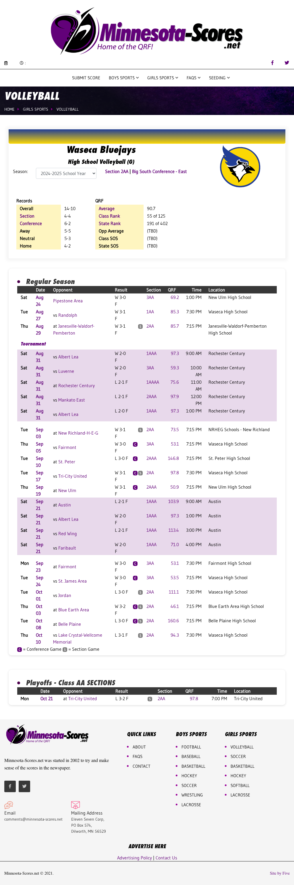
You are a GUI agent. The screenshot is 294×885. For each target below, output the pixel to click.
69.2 (175, 297)
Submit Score (86, 77)
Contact (141, 766)
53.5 (175, 577)
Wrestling (192, 795)
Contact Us (166, 858)
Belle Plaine (69, 624)
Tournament (33, 344)
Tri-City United (72, 476)
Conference (31, 223)
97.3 (175, 353)
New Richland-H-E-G (78, 433)
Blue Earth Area (73, 610)
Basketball (242, 766)
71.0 (175, 544)
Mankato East (71, 400)
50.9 (174, 487)
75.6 (175, 382)
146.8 (173, 458)
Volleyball (68, 109)
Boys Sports (122, 77)
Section (27, 216)
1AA (150, 311)
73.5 (175, 429)
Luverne (66, 371)
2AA (150, 326)
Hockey (238, 775)
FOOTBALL (191, 747)
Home (9, 109)
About (139, 747)
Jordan (64, 595)
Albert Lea (68, 357)
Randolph (67, 315)
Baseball (190, 756)
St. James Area (72, 581)
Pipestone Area (68, 301)
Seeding (218, 77)
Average (107, 208)
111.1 (174, 592)
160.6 (173, 620)
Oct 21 (46, 698)
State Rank (110, 223)
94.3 (175, 635)
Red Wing (67, 533)
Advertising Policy (134, 858)
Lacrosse (191, 804)
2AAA (151, 396)
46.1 (175, 606)
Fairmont (67, 447)
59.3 (175, 367)
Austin (64, 505)
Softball (240, 785)
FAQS (192, 77)
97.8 (175, 472)
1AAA (151, 353)
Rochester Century (76, 385)
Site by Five (280, 873)
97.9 (175, 396)
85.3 (175, 311)
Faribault (67, 548)
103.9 (173, 501)
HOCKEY (189, 775)
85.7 (175, 326)
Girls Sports (161, 77)
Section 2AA (116, 171)
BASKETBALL (193, 766)
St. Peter (66, 461)
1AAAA (152, 382)
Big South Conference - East (159, 171)
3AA (150, 297)
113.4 (174, 530)
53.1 (175, 444)
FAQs (137, 756)
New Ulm (67, 490)
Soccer (189, 785)
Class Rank (109, 216)
